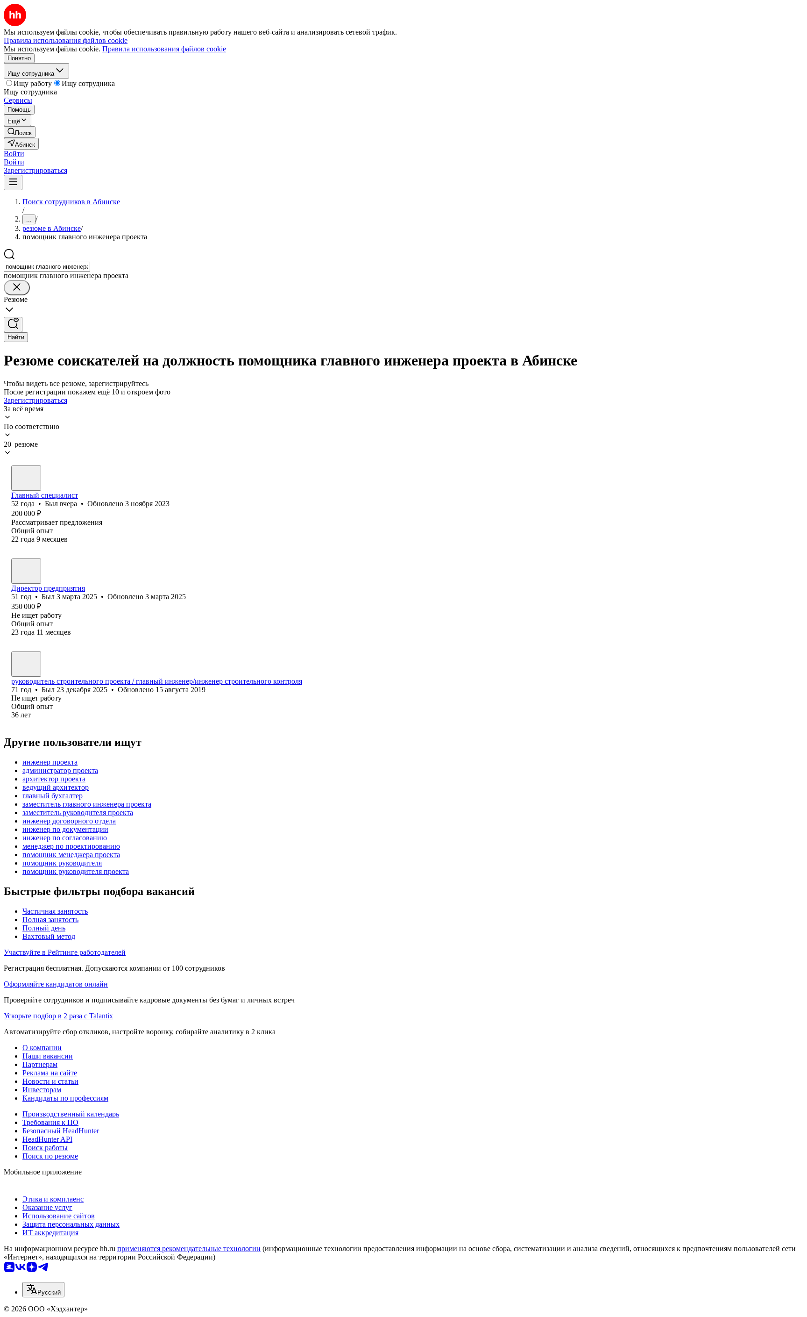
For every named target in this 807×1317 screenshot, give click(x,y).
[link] (19, 132)
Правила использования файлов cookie (164, 49)
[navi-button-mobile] (13, 182)
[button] (14, 153)
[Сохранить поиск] (13, 324)
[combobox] (47, 267)
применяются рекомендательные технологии (189, 1249)
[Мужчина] (26, 478)
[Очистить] (17, 287)
